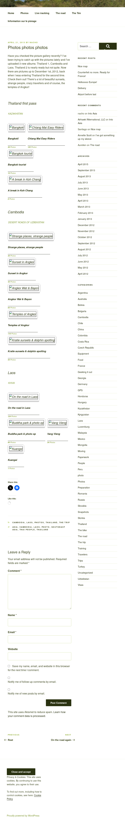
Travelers (82, 554)
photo (46, 527)
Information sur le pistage (22, 21)
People (81, 463)
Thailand (52, 522)
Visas (80, 584)
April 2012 (83, 273)
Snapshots (83, 512)
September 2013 (86, 170)
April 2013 (83, 200)
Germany (82, 384)
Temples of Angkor (18, 325)
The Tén (76, 13)
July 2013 (83, 182)
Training (82, 548)
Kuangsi (12, 460)
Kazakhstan (84, 408)
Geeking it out (85, 372)
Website (13, 649)
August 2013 (84, 176)
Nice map (83, 66)
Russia (81, 499)
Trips (80, 560)
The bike (82, 530)
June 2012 (83, 261)
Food (80, 359)
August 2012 (84, 249)
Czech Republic (86, 347)
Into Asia (92, 113)
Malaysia (82, 432)
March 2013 (84, 206)
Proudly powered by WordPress (23, 815)
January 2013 (85, 218)
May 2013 (83, 194)
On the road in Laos (19, 408)
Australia (82, 299)
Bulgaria (82, 311)
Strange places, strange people (25, 247)
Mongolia (82, 444)
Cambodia (18, 522)
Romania (82, 493)
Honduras (83, 396)
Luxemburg (84, 426)
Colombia (83, 335)
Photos (24, 13)
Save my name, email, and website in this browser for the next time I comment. (39, 668)
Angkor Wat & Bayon (20, 299)
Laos (30, 522)
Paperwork (83, 457)
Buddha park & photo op (22, 434)
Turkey (81, 566)
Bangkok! (13, 138)
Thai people (27, 529)
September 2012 (86, 243)
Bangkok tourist (17, 164)
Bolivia (81, 305)
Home (11, 13)
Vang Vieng (53, 434)
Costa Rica (83, 341)
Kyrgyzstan (83, 414)
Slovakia (82, 505)
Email (12, 632)
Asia (15, 527)
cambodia (26, 527)
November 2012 (86, 231)
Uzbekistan (83, 578)
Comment (14, 571)
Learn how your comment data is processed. (37, 714)
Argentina (83, 292)
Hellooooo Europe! (87, 82)
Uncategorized (85, 572)
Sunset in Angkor (18, 273)
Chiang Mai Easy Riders (41, 138)
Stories (81, 518)
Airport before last (87, 94)
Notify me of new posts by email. (26, 693)
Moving (81, 451)
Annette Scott (85, 135)
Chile (80, 323)
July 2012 (83, 255)
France (81, 365)
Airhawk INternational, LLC (91, 119)
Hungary (82, 402)
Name (12, 615)
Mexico (81, 438)
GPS (80, 390)
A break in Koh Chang (20, 190)
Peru (80, 469)
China (81, 329)
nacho (34, 42)
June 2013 (83, 188)
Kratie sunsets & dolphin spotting (27, 351)
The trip (64, 522)
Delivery (82, 88)
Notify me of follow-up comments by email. (32, 682)
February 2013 (85, 212)
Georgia (82, 378)
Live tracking (42, 13)
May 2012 (83, 267)
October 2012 (85, 237)
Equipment (83, 353)
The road (61, 13)
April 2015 (83, 164)
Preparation (84, 487)
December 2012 (86, 225)
